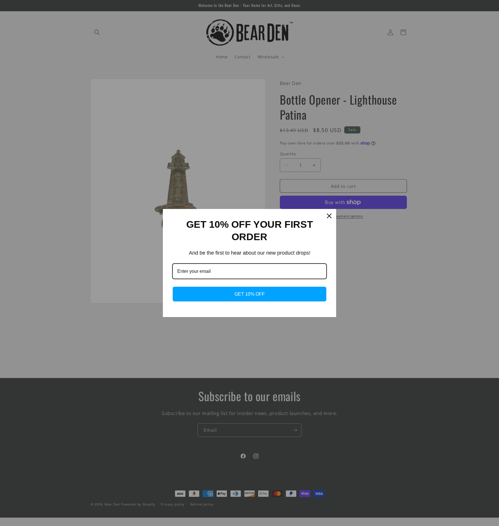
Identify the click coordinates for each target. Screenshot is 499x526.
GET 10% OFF (249, 294)
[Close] (329, 216)
